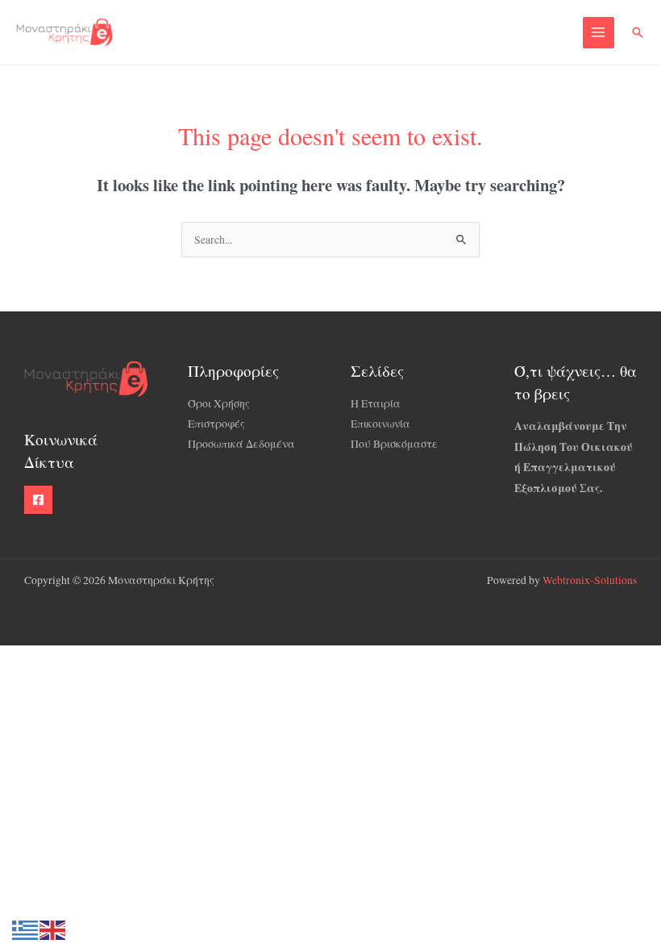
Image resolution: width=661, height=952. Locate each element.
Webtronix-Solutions (590, 580)
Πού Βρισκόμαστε (394, 443)
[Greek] (25, 928)
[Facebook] (38, 500)
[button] (637, 32)
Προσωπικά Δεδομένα (241, 443)
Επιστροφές (216, 423)
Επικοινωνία (380, 423)
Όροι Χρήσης (219, 403)
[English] (53, 928)
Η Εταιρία (376, 403)
